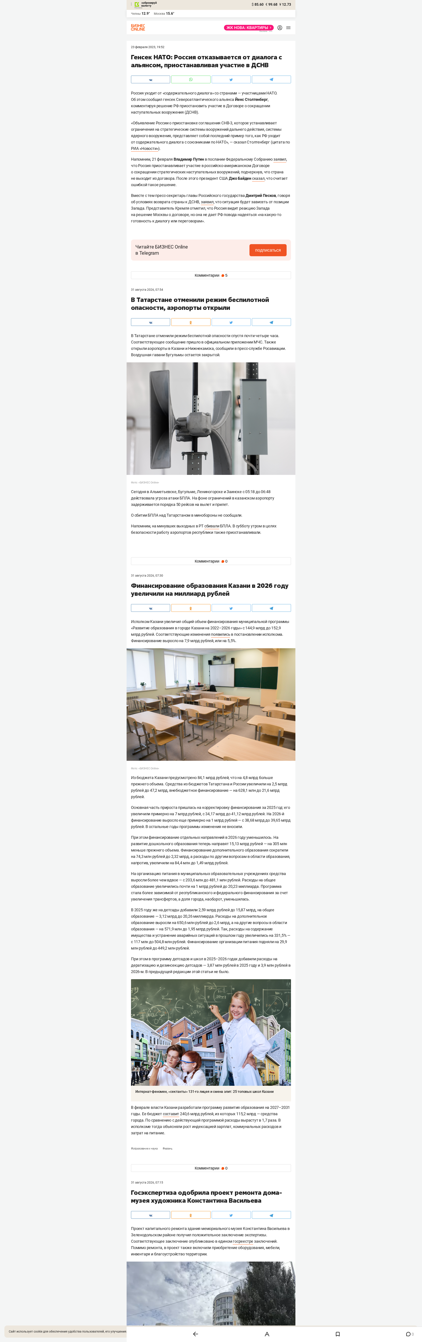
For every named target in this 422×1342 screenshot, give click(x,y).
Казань (167, 1148)
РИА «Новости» (144, 148)
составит (171, 1113)
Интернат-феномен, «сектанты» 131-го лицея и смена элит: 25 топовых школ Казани (204, 1092)
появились (220, 634)
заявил (279, 159)
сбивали (211, 526)
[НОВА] (247, 28)
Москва (159, 13)
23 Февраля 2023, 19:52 (147, 47)
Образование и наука (144, 1148)
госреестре (243, 1241)
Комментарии (211, 275)
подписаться (268, 250)
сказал (258, 178)
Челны (136, 13)
